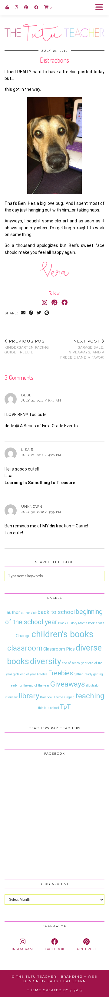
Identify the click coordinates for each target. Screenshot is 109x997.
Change (23, 635)
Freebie (42, 674)
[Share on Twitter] (39, 313)
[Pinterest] (26, 7)
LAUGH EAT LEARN (67, 981)
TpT (65, 706)
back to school (56, 612)
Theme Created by (54, 990)
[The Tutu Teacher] (54, 20)
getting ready (83, 674)
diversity (45, 661)
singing (69, 697)
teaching (89, 695)
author (13, 612)
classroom (24, 648)
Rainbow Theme (51, 697)
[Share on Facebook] (31, 313)
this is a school (48, 708)
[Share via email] (23, 313)
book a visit (96, 623)
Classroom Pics (59, 649)
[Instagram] (16, 7)
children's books (62, 634)
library (28, 695)
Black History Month (72, 623)
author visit (29, 613)
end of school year (75, 663)
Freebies (60, 673)
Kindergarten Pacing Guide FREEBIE (27, 346)
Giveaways (67, 684)
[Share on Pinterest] (47, 313)
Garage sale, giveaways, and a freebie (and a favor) (82, 349)
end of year (28, 674)
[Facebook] (36, 7)
